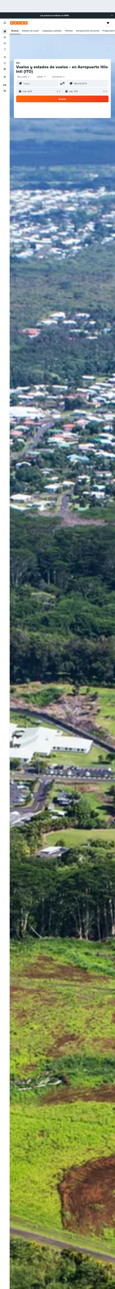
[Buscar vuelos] (4, 31)
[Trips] (4, 77)
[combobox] (58, 76)
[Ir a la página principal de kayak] (19, 23)
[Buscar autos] (4, 43)
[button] (112, 15)
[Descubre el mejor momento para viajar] (4, 69)
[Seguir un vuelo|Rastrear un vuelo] (4, 63)
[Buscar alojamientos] (4, 37)
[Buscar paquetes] (4, 49)
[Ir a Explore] (4, 57)
